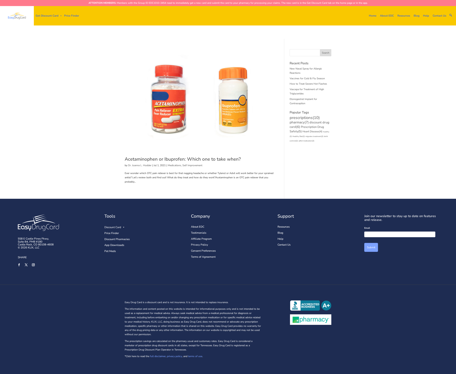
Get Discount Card (47, 15)
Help (426, 15)
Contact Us (439, 15)
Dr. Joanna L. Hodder (139, 165)
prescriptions (305, 117)
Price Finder (71, 15)
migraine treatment (314, 136)
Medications (174, 165)
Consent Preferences (203, 251)
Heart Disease (312, 131)
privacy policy (174, 356)
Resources (403, 15)
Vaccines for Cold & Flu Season (307, 78)
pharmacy (299, 122)
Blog (416, 15)
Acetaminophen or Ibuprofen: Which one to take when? (183, 159)
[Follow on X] (26, 265)
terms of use (195, 356)
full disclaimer (157, 356)
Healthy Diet (298, 136)
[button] (450, 15)
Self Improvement (192, 165)
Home (372, 15)
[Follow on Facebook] (19, 265)
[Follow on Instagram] (33, 265)
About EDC (387, 15)
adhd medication (306, 141)
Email (367, 228)
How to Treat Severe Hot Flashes (308, 83)
